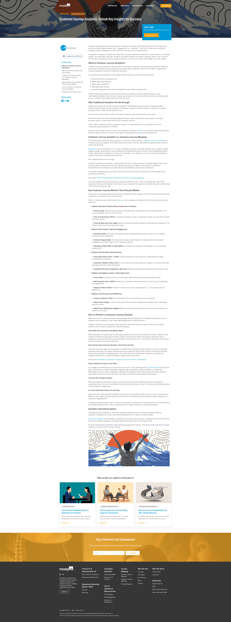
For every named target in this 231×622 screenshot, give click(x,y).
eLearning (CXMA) (109, 574)
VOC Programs (108, 594)
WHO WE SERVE (137, 6)
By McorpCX (71, 48)
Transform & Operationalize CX (89, 570)
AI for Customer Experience (90, 574)
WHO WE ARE (112, 6)
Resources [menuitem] (156, 580)
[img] (77, 56)
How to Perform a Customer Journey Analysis (71, 88)
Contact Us (64, 591)
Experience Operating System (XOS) (90, 585)
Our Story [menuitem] (141, 572)
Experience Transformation (90, 577)
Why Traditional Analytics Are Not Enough (72, 71)
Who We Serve (158, 569)
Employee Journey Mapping (126, 580)
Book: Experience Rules (159, 592)
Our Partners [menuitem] (142, 577)
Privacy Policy (79, 610)
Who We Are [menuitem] (143, 569)
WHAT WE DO (124, 6)
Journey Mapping (124, 570)
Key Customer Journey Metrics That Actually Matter (72, 83)
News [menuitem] (139, 580)
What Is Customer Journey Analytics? (71, 67)
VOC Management (110, 597)
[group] (72, 56)
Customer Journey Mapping (126, 575)
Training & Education (108, 570)
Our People (141, 575)
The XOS (84, 590)
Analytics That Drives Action (71, 92)
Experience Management (108, 601)
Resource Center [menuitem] (157, 583)
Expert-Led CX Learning (108, 578)
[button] (64, 56)
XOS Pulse (85, 593)
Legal (72, 610)
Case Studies (156, 572)
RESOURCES (150, 6)
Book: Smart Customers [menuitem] (159, 589)
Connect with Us (151, 35)
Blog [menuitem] (153, 586)
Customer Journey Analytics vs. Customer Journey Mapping (71, 77)
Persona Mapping (126, 584)
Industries (155, 575)
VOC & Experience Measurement (110, 589)
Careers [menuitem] (140, 583)
